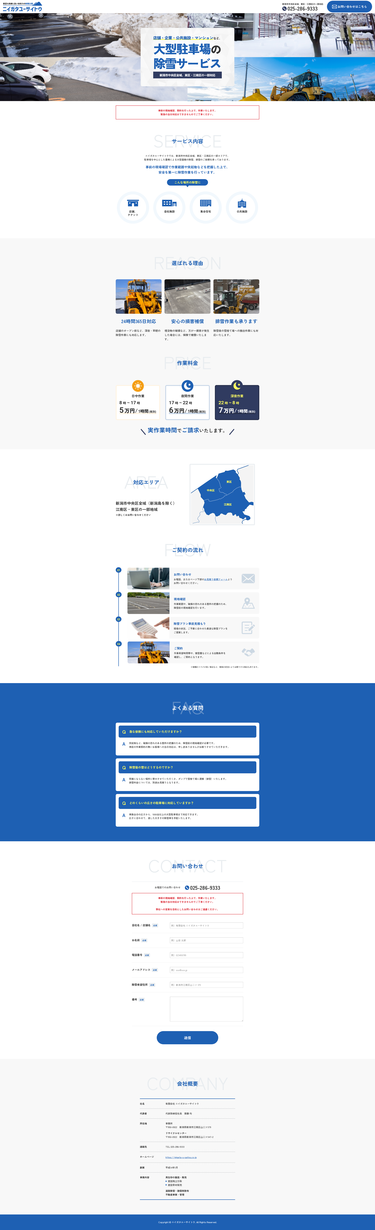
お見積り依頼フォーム (216, 579)
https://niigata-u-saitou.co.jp (181, 1157)
